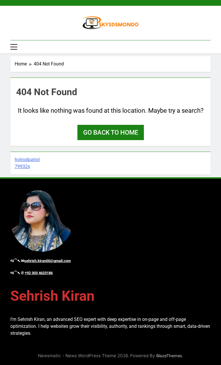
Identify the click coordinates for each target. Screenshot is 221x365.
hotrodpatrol (27, 159)
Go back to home (110, 132)
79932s (22, 166)
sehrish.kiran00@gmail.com (47, 261)
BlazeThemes (169, 355)
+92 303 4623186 (39, 273)
